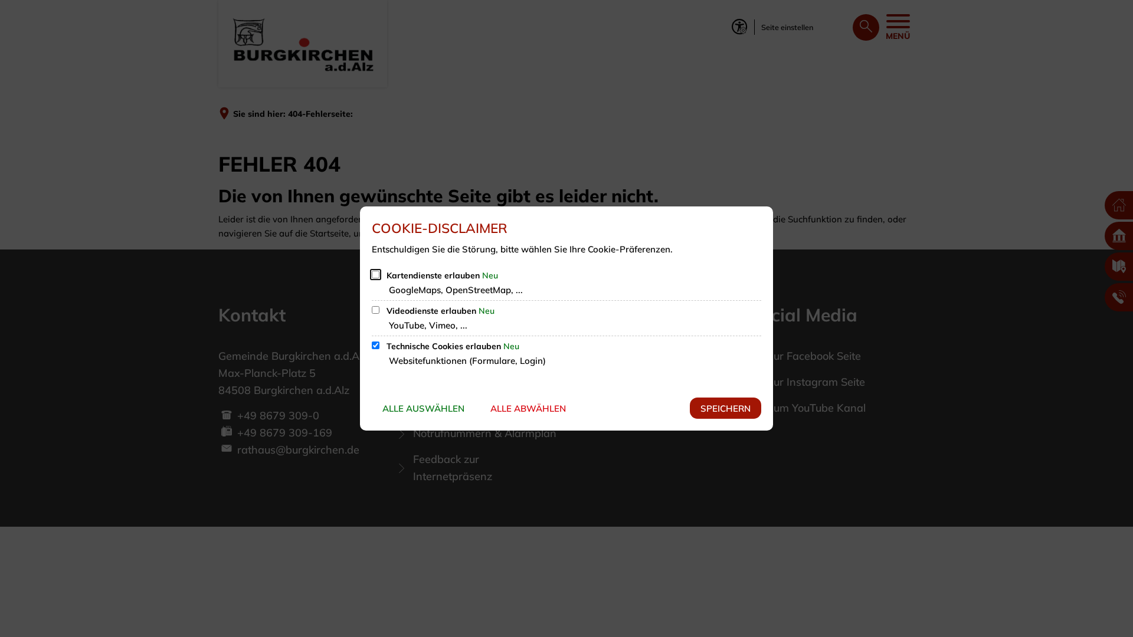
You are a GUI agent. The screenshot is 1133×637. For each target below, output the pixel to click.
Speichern (725, 408)
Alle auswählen (423, 408)
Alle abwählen (528, 408)
